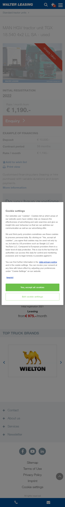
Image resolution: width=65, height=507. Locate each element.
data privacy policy (48, 262)
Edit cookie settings (32, 296)
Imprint (9, 277)
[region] (32, 253)
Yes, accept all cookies (32, 287)
